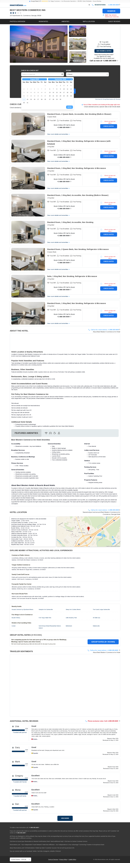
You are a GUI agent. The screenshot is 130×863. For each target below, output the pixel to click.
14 (53, 92)
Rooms (68, 70)
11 (67, 89)
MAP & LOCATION (89, 21)
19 (71, 92)
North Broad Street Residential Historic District (50, 627)
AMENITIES (65, 21)
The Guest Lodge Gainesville (101, 609)
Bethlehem (69, 626)
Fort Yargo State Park (45, 617)
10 (64, 89)
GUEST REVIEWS (114, 21)
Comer (14, 626)
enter (69, 107)
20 (49, 96)
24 (27, 99)
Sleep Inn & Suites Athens (73, 609)
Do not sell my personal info (66, 848)
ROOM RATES (43, 21)
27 (38, 99)
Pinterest (58, 851)
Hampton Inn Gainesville (46, 609)
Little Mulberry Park (71, 617)
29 (45, 99)
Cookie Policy (72, 859)
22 (57, 96)
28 (41, 99)
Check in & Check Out (29, 70)
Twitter (35, 851)
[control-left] (14, 44)
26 (34, 99)
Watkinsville (96, 626)
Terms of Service (53, 859)
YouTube (40, 851)
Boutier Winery (16, 617)
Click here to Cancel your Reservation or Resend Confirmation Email (30, 841)
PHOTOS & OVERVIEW (17, 21)
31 (27, 102)
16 (60, 92)
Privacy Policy (63, 859)
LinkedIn (52, 851)
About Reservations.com (17, 848)
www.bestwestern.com (73, 500)
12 (71, 89)
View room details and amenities (57, 134)
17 (64, 92)
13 (49, 92)
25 (31, 99)
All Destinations (30, 848)
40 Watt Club (96, 617)
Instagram (46, 851)
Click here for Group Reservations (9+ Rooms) (107, 99)
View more (65, 818)
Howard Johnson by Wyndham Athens (22, 609)
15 (57, 92)
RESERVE (111, 11)
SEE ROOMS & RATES (103, 51)
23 (24, 99)
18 (67, 92)
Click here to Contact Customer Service (75, 841)
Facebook (29, 851)
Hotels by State (40, 848)
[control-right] (64, 44)
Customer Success (51, 848)
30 (24, 102)
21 (53, 96)
